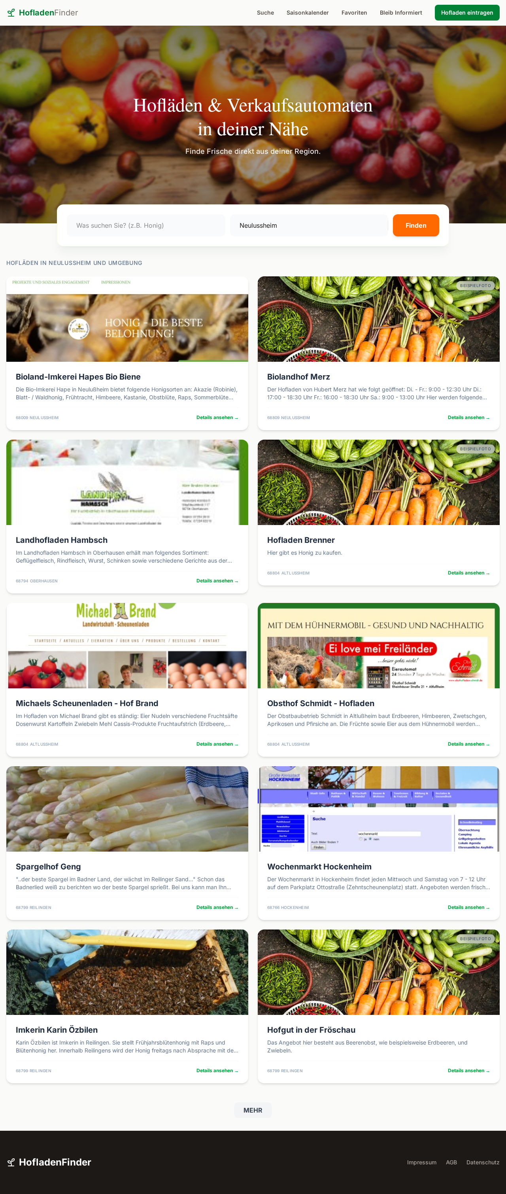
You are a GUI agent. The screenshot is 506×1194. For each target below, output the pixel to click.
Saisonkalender (308, 12)
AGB (451, 1162)
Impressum (421, 1162)
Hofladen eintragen (467, 12)
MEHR (253, 1110)
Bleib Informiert (401, 12)
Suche (265, 12)
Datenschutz (483, 1162)
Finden (416, 225)
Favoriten (354, 12)
